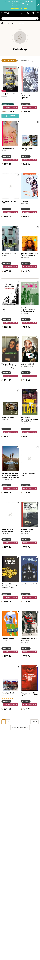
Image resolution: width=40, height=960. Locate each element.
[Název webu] (5, 13)
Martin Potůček (24, 533)
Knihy (7, 23)
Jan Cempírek (24, 313)
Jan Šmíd (23, 150)
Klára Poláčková (25, 257)
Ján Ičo (3, 311)
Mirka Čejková (5, 640)
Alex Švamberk (5, 419)
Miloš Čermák (5, 479)
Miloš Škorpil (12, 479)
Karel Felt (23, 423)
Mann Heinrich (5, 533)
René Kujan (4, 96)
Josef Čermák (24, 642)
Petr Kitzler (4, 255)
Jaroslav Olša (24, 203)
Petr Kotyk (30, 366)
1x (12, 698)
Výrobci (13, 23)
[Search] (36, 19)
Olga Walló (4, 150)
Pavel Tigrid (24, 366)
